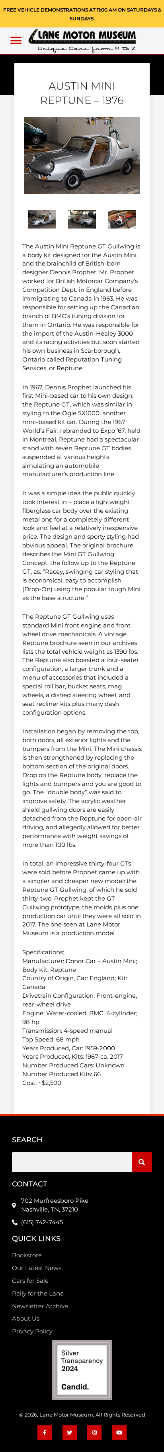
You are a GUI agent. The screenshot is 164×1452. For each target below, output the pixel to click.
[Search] (142, 1162)
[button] (16, 41)
